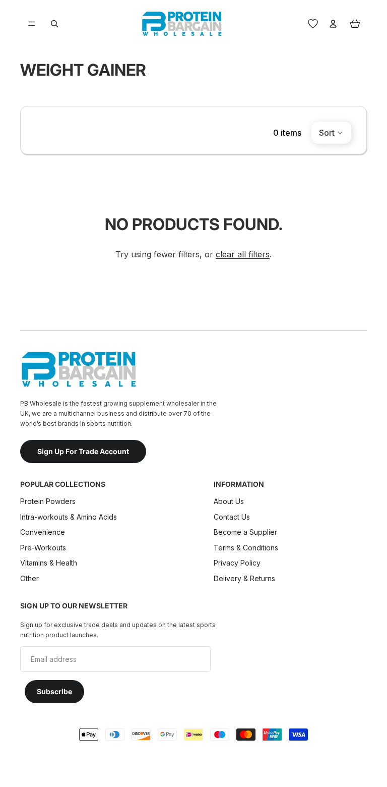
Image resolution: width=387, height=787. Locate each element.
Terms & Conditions (246, 547)
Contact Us (232, 516)
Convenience (42, 532)
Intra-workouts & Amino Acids (69, 516)
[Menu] (31, 23)
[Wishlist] (312, 24)
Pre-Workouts (43, 547)
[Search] (54, 24)
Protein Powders (48, 501)
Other (29, 578)
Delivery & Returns (244, 578)
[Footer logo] (78, 369)
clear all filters (243, 254)
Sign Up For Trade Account (83, 450)
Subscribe (54, 691)
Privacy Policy (237, 562)
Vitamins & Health (48, 562)
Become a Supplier (245, 532)
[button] (331, 133)
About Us (229, 501)
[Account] (333, 24)
